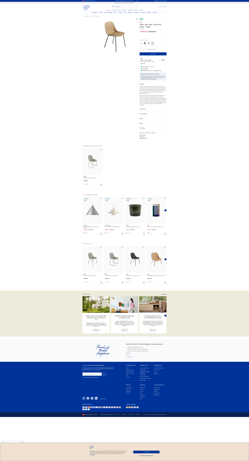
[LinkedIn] (96, 398)
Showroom (128, 389)
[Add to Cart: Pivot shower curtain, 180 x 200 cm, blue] (165, 233)
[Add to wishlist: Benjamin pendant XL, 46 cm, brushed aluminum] (101, 198)
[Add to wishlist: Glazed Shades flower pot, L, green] (143, 198)
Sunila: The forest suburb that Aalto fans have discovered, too (96, 318)
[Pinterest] (92, 398)
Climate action (143, 374)
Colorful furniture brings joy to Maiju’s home (124, 317)
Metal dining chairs (143, 138)
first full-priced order (157, 70)
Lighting (101, 12)
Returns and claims (130, 373)
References (156, 373)
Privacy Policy (92, 454)
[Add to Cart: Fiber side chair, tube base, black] (144, 282)
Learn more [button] (143, 63)
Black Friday (156, 395)
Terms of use (117, 414)
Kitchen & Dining (108, 12)
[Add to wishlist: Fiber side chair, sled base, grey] (101, 149)
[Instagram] (83, 398)
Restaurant (128, 391)
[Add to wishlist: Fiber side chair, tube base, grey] (101, 247)
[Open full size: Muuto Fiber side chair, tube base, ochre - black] (115, 36)
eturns (147, 68)
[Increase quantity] (145, 49)
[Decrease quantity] (140, 49)
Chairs (91, 16)
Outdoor (143, 12)
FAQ (127, 375)
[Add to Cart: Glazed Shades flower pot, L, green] (144, 233)
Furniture (94, 12)
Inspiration (124, 10)
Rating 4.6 (127, 0)
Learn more (128, 353)
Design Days (108, 10)
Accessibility (137, 414)
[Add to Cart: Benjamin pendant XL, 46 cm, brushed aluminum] (101, 233)
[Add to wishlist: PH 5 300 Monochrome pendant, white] (122, 198)
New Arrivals (114, 10)
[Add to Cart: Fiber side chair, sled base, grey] (101, 185)
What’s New (142, 387)
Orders (127, 368)
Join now (129, 356)
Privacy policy (124, 414)
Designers (141, 10)
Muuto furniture (143, 135)
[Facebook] (88, 398)
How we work (157, 369)
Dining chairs (96, 16)
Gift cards (156, 391)
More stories (164, 294)
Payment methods (130, 369)
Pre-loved (128, 393)
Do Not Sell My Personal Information (107, 414)
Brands (136, 10)
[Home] (82, 16)
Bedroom (130, 12)
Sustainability (143, 369)
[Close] (21, 442)
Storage (120, 12)
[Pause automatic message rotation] (137, 1)
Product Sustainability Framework (144, 372)
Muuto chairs (142, 136)
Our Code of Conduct (144, 376)
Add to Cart (153, 53)
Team (155, 371)
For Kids (155, 12)
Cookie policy (131, 414)
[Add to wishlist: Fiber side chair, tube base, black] (143, 247)
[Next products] (165, 210)
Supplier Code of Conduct (145, 378)
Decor (115, 12)
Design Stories (130, 10)
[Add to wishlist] (137, 19)
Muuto (141, 22)
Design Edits (156, 389)
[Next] (165, 316)
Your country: (85, 377)
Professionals (129, 387)
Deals (120, 10)
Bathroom (136, 12)
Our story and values (144, 368)
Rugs (125, 12)
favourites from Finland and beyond (149, 78)
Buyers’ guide (143, 380)
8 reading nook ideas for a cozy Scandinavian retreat (153, 317)
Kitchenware (142, 395)
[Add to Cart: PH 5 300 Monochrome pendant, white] (122, 233)
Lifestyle (149, 12)
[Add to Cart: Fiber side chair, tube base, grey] (101, 282)
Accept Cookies (146, 451)
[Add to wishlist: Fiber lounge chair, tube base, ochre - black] (165, 247)
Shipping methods (130, 371)
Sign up (104, 374)
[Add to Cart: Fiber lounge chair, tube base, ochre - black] (165, 282)
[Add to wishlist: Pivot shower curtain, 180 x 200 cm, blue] (165, 198)
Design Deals (157, 393)
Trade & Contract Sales (159, 368)
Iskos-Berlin (142, 28)
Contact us (128, 377)
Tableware (142, 396)
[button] (160, 6)
